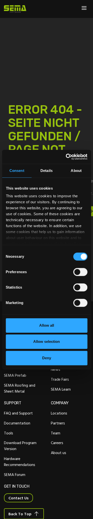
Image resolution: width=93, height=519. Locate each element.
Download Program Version (20, 446)
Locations (59, 413)
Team (55, 433)
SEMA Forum (14, 474)
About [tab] (76, 170)
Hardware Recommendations (19, 461)
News (55, 369)
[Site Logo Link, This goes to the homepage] (15, 9)
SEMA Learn (61, 389)
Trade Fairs (60, 379)
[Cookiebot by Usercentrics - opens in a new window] (66, 157)
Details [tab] (46, 170)
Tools (8, 433)
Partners (58, 423)
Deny (46, 358)
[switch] (80, 272)
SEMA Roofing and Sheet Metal (19, 388)
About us (58, 453)
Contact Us (18, 498)
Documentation (17, 423)
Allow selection (46, 341)
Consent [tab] (16, 170)
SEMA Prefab (15, 375)
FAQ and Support (18, 413)
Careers (57, 443)
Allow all (46, 325)
